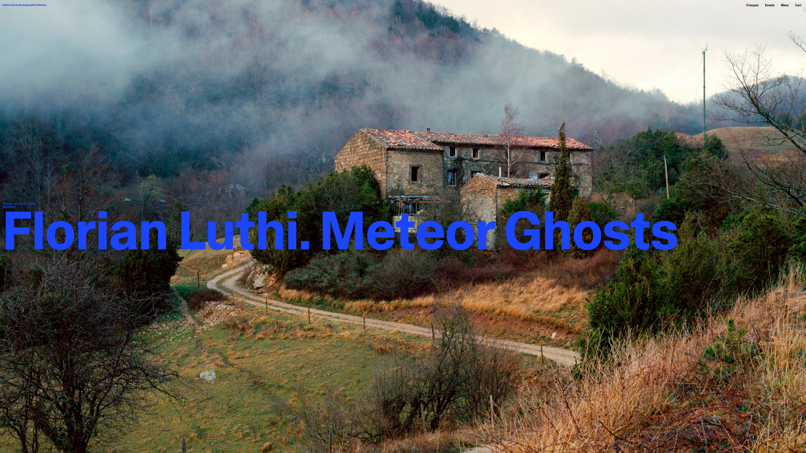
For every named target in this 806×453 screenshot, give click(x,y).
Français (752, 5)
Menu (785, 5)
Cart (798, 5)
